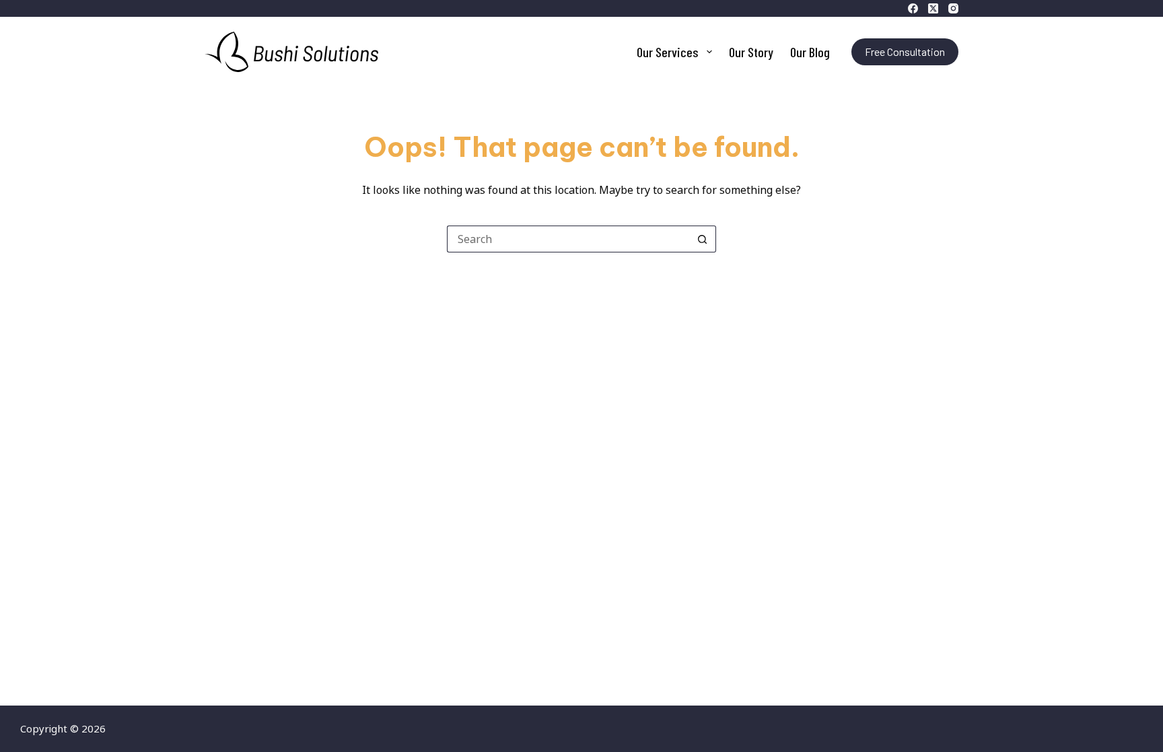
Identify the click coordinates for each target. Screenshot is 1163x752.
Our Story (751, 52)
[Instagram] (953, 8)
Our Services (668, 52)
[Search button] (702, 239)
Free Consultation (905, 51)
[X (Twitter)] (933, 8)
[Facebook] (913, 8)
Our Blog (810, 52)
